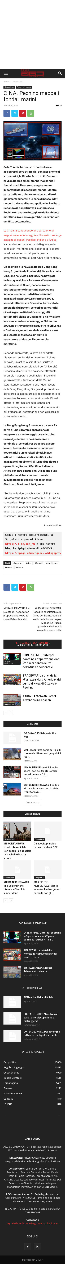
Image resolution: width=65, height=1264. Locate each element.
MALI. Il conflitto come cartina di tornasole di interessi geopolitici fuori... (42, 753)
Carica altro (31, 802)
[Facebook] (6, 113)
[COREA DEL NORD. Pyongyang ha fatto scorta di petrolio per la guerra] (12, 1036)
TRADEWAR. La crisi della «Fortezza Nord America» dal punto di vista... (40, 954)
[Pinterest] (22, 113)
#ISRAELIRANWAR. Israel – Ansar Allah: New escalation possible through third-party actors (17, 851)
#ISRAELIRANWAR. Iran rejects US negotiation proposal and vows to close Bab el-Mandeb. (16, 614)
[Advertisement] (32, 34)
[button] (5, 73)
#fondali (38, 563)
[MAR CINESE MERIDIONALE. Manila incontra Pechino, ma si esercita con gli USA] (48, 869)
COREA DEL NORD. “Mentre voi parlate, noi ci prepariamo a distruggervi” (40, 1017)
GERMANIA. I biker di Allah (38, 997)
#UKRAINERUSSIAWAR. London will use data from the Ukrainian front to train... (41, 788)
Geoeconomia (10, 684)
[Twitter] (14, 113)
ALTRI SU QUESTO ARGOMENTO (32, 643)
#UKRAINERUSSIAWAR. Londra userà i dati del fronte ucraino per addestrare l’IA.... (41, 771)
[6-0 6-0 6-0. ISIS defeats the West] (12, 738)
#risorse (19, 567)
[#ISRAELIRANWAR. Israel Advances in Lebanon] (12, 700)
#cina (28, 563)
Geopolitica (18, 81)
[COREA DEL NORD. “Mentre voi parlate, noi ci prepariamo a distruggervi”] (12, 1018)
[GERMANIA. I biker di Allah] (12, 1002)
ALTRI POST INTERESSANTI (32, 645)
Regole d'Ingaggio (24, 87)
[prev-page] (5, 713)
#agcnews (18, 563)
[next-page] (11, 713)
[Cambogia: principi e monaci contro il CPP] (48, 831)
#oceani (8, 567)
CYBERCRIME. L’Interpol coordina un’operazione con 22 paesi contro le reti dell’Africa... (42, 936)
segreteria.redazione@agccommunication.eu (33, 1223)
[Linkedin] (37, 1246)
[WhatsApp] (30, 113)
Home (6, 81)
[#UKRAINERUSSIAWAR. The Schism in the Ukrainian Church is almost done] (17, 869)
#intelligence (52, 563)
